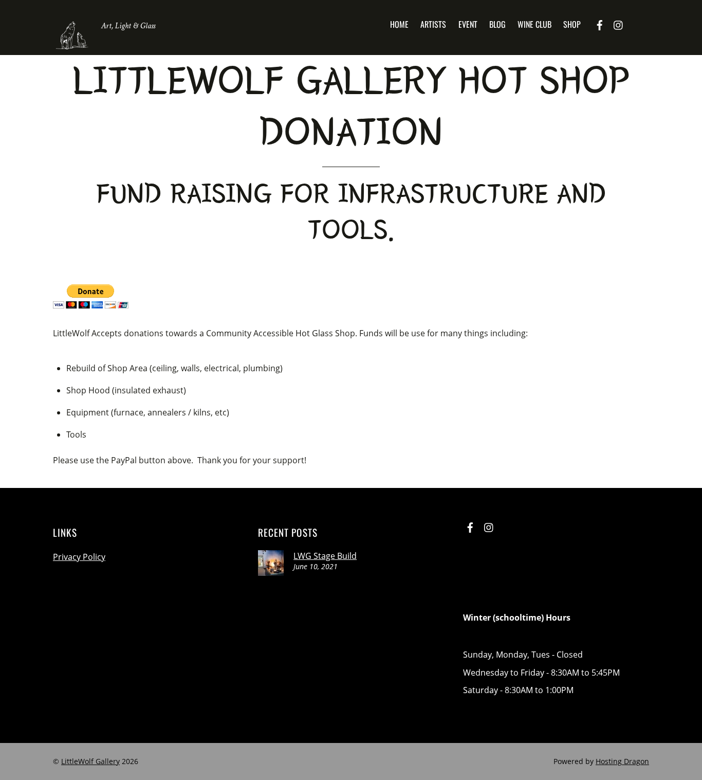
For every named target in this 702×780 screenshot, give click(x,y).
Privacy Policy (79, 557)
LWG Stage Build (325, 555)
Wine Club (534, 24)
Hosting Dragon (622, 761)
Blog (497, 24)
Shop (572, 24)
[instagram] (619, 23)
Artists (433, 24)
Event (467, 24)
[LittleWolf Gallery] (72, 45)
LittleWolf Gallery (90, 761)
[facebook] (600, 23)
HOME (399, 24)
